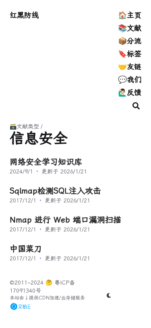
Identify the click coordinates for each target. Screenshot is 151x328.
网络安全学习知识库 (46, 162)
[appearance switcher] (109, 295)
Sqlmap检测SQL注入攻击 (55, 191)
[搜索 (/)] (136, 105)
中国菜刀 (26, 249)
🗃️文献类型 (24, 126)
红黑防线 (24, 15)
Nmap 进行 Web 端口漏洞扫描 (65, 220)
